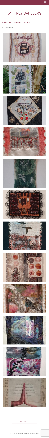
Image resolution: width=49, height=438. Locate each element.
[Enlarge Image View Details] (24, 61)
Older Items (25, 422)
